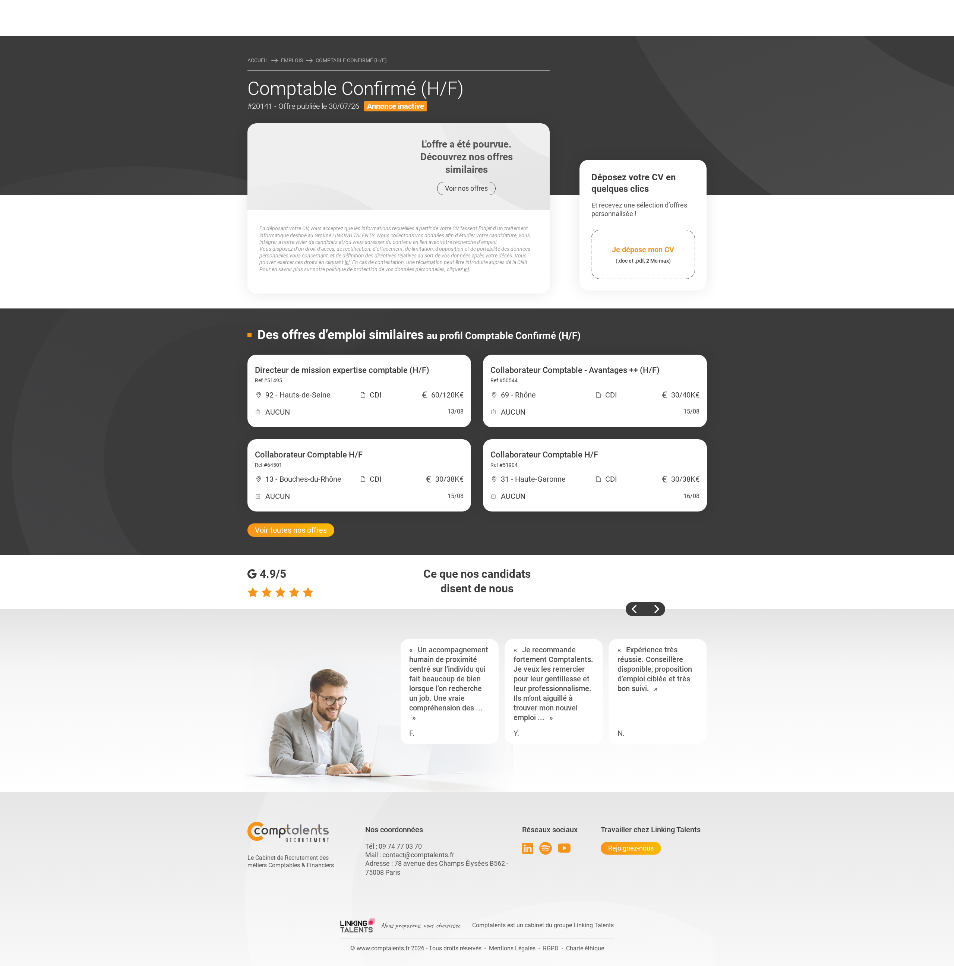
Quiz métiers (510, 6)
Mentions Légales (512, 948)
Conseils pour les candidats (534, 6)
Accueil (257, 60)
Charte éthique (585, 948)
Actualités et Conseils (350, 6)
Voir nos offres (466, 188)
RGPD (551, 948)
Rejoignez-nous (631, 848)
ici (347, 262)
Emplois (292, 60)
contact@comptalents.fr (418, 855)
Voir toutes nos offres (291, 530)
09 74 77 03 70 (400, 846)
